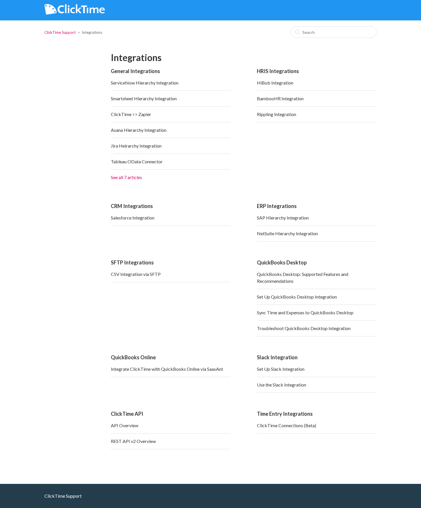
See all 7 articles (126, 177)
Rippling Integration (276, 114)
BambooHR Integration (280, 98)
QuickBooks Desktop (282, 262)
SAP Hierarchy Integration (283, 217)
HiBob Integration (275, 82)
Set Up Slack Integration (280, 369)
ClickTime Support (60, 32)
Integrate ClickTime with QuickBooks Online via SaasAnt (167, 369)
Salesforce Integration (132, 217)
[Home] (74, 12)
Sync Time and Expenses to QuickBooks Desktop (305, 312)
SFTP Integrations (132, 262)
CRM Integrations (132, 206)
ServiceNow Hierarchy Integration (144, 82)
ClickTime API (127, 414)
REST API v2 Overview (133, 441)
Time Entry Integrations (285, 414)
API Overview (124, 425)
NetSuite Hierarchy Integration (287, 233)
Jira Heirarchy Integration (136, 145)
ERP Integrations (277, 206)
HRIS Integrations (278, 71)
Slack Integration (277, 357)
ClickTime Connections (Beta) (286, 425)
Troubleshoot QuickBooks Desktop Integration (304, 328)
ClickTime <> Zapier (131, 114)
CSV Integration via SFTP (136, 274)
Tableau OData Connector (137, 161)
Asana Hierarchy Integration (138, 130)
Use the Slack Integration (281, 384)
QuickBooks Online (133, 357)
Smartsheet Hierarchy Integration (144, 98)
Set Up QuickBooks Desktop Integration (297, 296)
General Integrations (135, 71)
